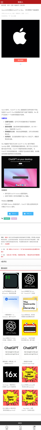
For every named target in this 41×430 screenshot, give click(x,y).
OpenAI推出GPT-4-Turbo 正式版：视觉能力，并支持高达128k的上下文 (9, 339)
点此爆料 (7, 244)
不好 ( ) (29, 213)
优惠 (12, 5)
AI (20, 64)
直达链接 (20, 60)
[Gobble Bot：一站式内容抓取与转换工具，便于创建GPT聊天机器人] (30, 327)
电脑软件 (16, 5)
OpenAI (14, 218)
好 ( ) (14, 213)
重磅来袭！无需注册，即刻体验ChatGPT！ (9, 362)
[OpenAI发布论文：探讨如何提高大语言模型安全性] (30, 304)
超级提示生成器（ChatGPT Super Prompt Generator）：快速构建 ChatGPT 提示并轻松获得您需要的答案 (28, 363)
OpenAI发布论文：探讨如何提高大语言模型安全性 (28, 315)
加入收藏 (13, 16)
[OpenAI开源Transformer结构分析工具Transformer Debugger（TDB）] (30, 374)
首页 (8, 5)
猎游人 (20, 2)
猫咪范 (20, 423)
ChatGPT (7, 218)
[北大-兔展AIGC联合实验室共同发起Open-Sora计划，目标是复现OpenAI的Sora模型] (11, 398)
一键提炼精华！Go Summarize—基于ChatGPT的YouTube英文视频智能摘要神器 (9, 316)
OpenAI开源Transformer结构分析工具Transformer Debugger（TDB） (28, 386)
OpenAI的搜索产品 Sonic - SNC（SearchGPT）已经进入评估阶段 (28, 292)
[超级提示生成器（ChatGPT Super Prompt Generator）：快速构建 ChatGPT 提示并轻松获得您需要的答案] (30, 351)
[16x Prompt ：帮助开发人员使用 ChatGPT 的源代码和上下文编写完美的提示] (11, 374)
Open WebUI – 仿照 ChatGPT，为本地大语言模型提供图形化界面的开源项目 (28, 409)
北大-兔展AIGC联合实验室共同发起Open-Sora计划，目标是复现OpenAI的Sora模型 (9, 409)
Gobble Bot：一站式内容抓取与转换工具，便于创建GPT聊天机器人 (28, 339)
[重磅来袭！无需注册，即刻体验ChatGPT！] (11, 351)
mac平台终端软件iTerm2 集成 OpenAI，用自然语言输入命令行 (9, 292)
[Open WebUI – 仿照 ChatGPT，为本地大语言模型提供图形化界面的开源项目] (30, 398)
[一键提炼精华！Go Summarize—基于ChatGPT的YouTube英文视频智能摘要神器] (11, 304)
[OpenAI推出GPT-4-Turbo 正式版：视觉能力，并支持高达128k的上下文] (11, 327)
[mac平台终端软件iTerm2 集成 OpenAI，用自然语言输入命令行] (11, 281)
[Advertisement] (20, 87)
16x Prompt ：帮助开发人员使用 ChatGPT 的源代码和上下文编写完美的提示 (9, 386)
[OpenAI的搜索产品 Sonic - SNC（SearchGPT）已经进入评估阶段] (30, 281)
